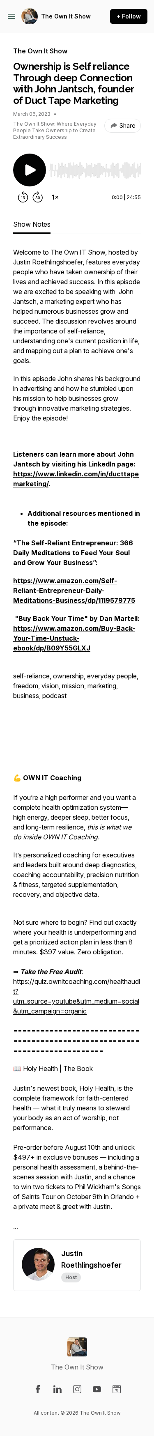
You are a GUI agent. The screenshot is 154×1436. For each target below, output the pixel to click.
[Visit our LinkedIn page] (57, 1389)
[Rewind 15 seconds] (23, 197)
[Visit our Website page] (117, 1389)
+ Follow (129, 16)
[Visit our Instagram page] (77, 1389)
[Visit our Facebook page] (38, 1389)
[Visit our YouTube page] (97, 1389)
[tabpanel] (77, 743)
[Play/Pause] (29, 170)
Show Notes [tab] (32, 224)
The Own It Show (66, 16)
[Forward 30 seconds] (38, 197)
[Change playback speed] (55, 197)
